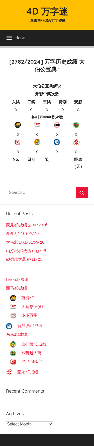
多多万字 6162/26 (22, 233)
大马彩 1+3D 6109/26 (25, 242)
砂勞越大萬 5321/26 (24, 259)
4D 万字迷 (47, 11)
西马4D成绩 (16, 288)
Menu (20, 37)
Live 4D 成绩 (17, 279)
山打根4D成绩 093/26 (26, 250)
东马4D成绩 (16, 334)
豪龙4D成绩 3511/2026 (27, 225)
